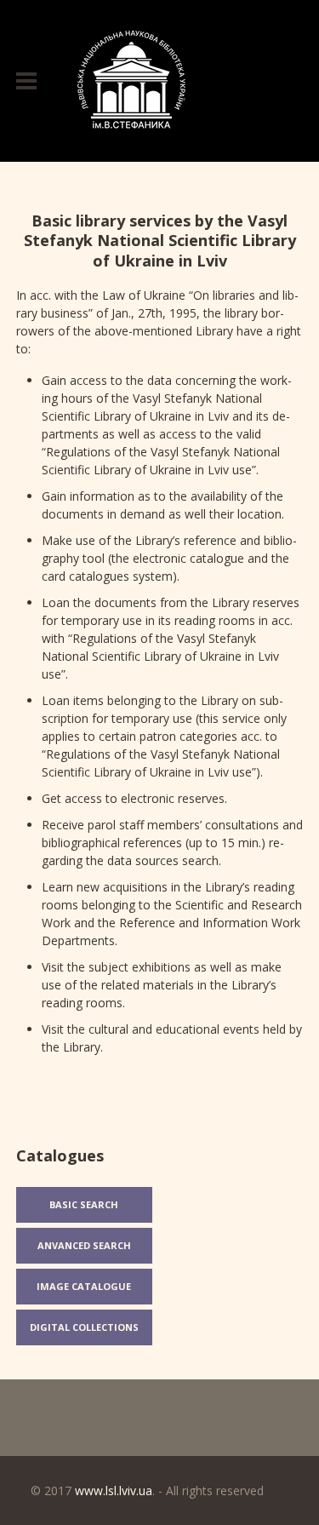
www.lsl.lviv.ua (113, 1490)
